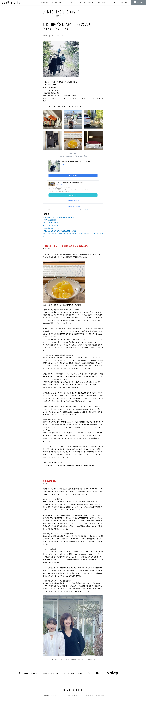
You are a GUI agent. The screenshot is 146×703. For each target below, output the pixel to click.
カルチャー (91, 2)
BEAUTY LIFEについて (43, 2)
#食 (94, 659)
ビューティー (70, 2)
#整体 (83, 659)
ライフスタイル (102, 2)
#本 (86, 659)
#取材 (78, 659)
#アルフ (52, 659)
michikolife (85, 209)
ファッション (81, 2)
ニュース (112, 2)
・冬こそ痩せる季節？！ (51, 223)
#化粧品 (73, 659)
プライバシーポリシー (73, 695)
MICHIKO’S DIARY (57, 2)
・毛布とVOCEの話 (49, 220)
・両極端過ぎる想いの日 (51, 228)
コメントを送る (122, 2)
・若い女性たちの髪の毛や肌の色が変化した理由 (59, 231)
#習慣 (90, 659)
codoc (96, 209)
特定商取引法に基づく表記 (50, 695)
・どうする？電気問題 (50, 225)
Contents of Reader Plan (73, 200)
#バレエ (57, 659)
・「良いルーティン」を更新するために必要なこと (60, 217)
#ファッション (65, 659)
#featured (46, 659)
